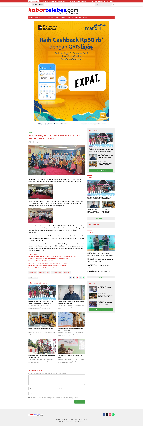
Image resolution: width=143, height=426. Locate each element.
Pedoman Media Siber (81, 419)
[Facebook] (104, 414)
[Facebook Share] (70, 277)
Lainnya (77, 17)
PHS (48, 272)
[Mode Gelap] (114, 4)
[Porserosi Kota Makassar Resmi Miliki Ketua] (93, 304)
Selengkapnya (100, 170)
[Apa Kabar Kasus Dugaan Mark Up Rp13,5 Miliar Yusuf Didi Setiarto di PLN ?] (71, 292)
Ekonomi (63, 17)
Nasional (37, 17)
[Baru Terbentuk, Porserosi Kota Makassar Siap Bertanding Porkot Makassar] (93, 296)
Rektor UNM (67, 272)
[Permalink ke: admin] (29, 142)
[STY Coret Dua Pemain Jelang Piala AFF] (93, 289)
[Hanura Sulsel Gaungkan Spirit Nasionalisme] (42, 319)
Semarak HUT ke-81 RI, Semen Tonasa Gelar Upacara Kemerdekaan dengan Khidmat (40, 1)
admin (33, 141)
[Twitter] (107, 414)
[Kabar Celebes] (53, 11)
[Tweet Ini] (74, 277)
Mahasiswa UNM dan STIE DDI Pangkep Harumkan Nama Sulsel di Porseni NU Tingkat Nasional (100, 254)
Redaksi (35, 4)
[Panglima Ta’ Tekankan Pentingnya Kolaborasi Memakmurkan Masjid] (71, 319)
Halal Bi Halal (32, 272)
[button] (110, 4)
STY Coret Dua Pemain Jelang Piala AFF (104, 288)
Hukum (44, 17)
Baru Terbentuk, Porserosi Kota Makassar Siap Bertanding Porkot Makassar (105, 295)
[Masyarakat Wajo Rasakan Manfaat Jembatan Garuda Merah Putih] (42, 346)
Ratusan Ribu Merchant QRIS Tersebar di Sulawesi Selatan (98, 272)
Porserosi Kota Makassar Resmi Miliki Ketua (105, 303)
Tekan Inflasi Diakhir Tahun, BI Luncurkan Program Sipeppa (98, 266)
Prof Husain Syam (56, 272)
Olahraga (70, 17)
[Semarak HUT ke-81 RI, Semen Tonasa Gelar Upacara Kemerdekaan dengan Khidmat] (42, 292)
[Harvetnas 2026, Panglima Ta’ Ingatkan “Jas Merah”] (71, 346)
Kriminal (50, 17)
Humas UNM (42, 272)
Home (31, 17)
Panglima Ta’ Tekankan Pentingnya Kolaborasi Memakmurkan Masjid (47, 263)
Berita (30, 132)
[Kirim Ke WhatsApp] (84, 277)
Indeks (41, 4)
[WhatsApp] (113, 414)
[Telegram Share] (80, 277)
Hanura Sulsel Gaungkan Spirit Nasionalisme (40, 261)
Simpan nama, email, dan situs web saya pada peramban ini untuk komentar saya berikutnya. (55, 397)
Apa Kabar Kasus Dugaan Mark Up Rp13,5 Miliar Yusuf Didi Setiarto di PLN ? (92, 1)
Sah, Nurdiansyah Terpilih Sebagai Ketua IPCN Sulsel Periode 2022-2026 (100, 260)
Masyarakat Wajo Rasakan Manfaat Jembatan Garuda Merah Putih (47, 265)
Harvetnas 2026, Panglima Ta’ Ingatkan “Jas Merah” (42, 268)
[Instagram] (110, 414)
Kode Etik (64, 419)
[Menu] (29, 4)
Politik (56, 17)
